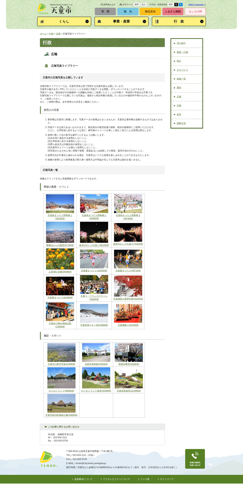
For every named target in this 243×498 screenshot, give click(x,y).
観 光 (128, 11)
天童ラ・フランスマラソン (94, 297)
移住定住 (150, 11)
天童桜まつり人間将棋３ (128, 217)
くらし (64, 21)
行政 (51, 34)
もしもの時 (195, 11)
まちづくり (182, 70)
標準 (137, 4)
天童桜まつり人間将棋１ (60, 217)
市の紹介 (181, 43)
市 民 (105, 11)
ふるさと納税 (173, 11)
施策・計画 (182, 52)
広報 (58, 34)
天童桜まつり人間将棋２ (94, 217)
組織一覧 (181, 79)
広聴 (179, 96)
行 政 (179, 21)
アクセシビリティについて (116, 479)
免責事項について (83, 479)
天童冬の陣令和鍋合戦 (60, 325)
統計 (179, 61)
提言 (179, 114)
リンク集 (144, 479)
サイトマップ (167, 479)
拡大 (144, 4)
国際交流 (181, 123)
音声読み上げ (109, 4)
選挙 (179, 87)
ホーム (43, 34)
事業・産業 (121, 21)
